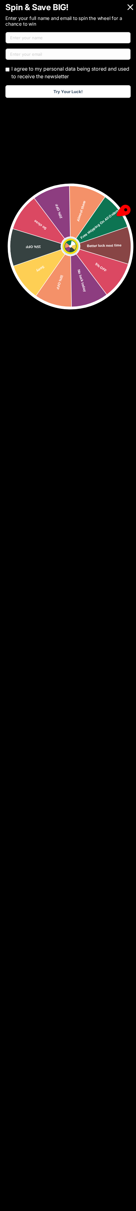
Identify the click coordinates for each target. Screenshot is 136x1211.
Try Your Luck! (68, 91)
